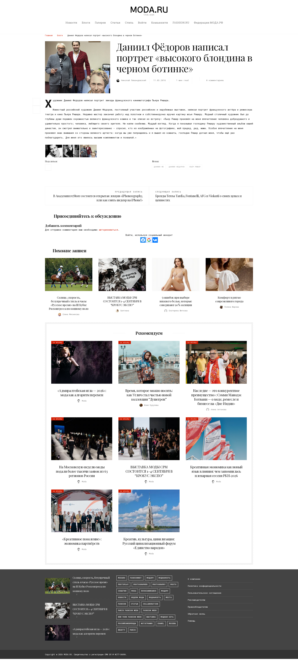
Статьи (115, 22)
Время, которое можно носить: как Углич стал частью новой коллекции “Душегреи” (149, 395)
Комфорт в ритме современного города (229, 299)
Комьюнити (159, 22)
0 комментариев (215, 80)
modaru (121, 578)
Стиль (129, 22)
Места (169, 597)
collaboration (150, 604)
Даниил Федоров (177, 167)
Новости (71, 22)
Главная (49, 35)
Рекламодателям (196, 599)
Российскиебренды (127, 623)
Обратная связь (196, 613)
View (67, 274)
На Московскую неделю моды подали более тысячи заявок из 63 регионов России (82, 471)
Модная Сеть (167, 617)
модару (150, 578)
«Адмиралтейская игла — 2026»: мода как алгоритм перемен (81, 392)
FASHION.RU (181, 22)
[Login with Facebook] (143, 240)
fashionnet (136, 578)
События (122, 591)
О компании (194, 579)
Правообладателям (198, 606)
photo (173, 584)
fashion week (150, 610)
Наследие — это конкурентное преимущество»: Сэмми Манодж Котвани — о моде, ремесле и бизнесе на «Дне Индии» (216, 397)
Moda (133, 591)
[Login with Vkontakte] (155, 240)
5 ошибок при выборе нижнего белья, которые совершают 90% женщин (176, 301)
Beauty (121, 630)
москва (172, 623)
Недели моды (137, 597)
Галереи (100, 22)
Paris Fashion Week (128, 610)
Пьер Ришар (195, 167)
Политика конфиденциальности (204, 586)
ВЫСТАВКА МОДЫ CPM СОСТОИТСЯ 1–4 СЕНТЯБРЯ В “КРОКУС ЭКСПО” (122, 301)
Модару (164, 591)
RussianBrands (148, 591)
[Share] (36, 101)
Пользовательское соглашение (204, 592)
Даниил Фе (159, 167)
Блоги (86, 22)
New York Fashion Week (130, 617)
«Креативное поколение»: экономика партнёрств (82, 541)
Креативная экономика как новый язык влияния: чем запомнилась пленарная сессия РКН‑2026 (216, 471)
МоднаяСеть (164, 578)
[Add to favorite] (37, 109)
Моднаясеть (155, 597)
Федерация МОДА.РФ (208, 22)
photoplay (123, 584)
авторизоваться (108, 229)
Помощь (191, 620)
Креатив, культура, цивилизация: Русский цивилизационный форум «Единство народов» (148, 543)
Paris (133, 630)
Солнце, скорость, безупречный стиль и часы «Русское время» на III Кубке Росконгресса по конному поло (68, 303)
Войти (142, 22)
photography (159, 584)
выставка (151, 617)
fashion (122, 604)
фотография (147, 623)
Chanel (161, 623)
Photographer (140, 584)
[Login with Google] (149, 240)
